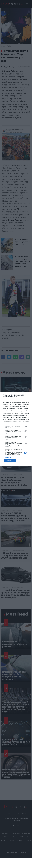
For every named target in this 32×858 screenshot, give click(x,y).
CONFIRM (10, 460)
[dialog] (16, 429)
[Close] (28, 395)
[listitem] (16, 426)
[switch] (25, 431)
